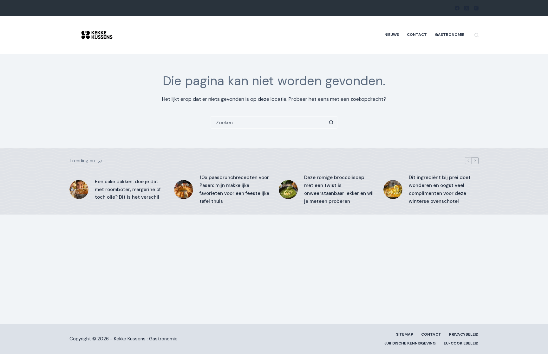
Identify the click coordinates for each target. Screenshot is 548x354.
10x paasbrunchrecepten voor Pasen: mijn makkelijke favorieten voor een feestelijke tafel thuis (234, 189)
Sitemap (404, 334)
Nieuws (391, 34)
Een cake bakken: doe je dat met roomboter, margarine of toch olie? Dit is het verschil (128, 189)
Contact (417, 34)
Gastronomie (449, 34)
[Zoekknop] (331, 122)
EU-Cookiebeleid (461, 343)
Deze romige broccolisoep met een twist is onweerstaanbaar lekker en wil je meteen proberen (339, 189)
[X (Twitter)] (466, 8)
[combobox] (268, 122)
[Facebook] (457, 8)
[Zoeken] (476, 35)
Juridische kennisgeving (410, 343)
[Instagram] (476, 8)
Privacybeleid (464, 334)
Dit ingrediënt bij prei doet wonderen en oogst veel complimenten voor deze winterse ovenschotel (440, 189)
